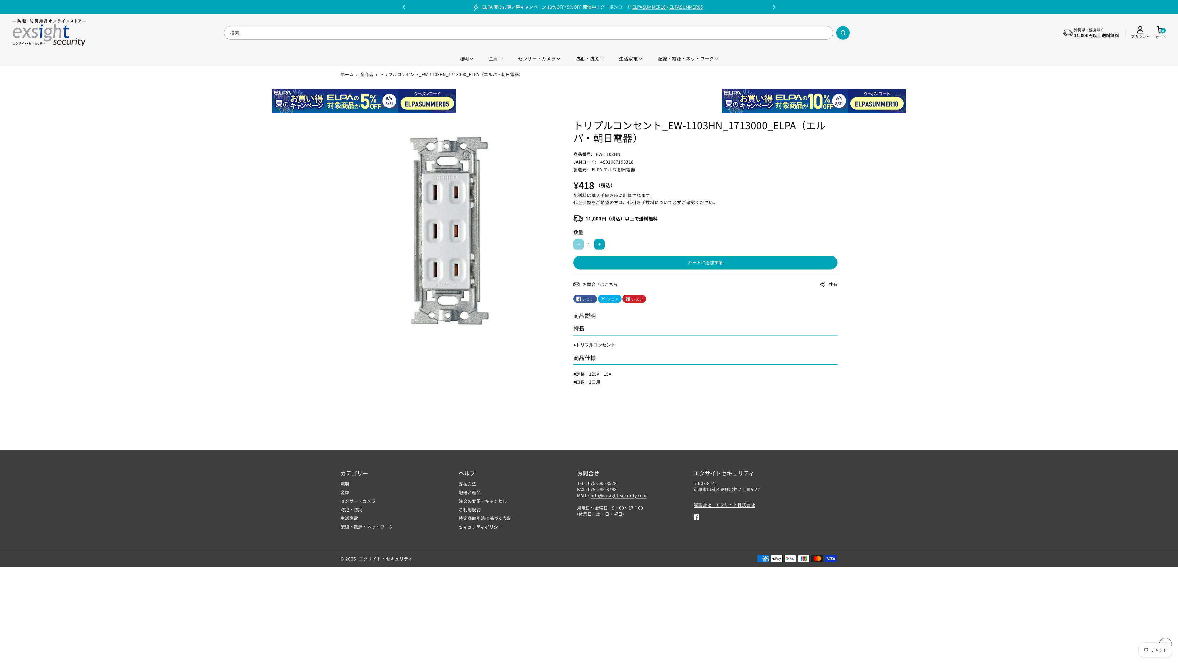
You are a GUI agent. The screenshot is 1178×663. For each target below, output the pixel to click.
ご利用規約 (470, 509)
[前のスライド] (403, 7)
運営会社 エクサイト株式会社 (724, 505)
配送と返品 (470, 492)
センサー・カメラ (358, 501)
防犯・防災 (352, 509)
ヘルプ (467, 473)
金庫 (345, 492)
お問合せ (588, 473)
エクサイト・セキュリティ (386, 559)
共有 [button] (833, 284)
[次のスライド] (774, 7)
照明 (345, 484)
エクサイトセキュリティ (724, 473)
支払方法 (467, 484)
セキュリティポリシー (480, 527)
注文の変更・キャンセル (483, 501)
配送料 (580, 195)
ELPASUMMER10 (649, 7)
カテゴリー (354, 473)
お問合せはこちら (600, 284)
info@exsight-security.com (619, 495)
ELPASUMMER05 (686, 7)
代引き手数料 (640, 202)
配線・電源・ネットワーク (367, 527)
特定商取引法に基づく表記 (485, 518)
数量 (578, 232)
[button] (1161, 33)
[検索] (843, 33)
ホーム (347, 74)
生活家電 (349, 518)
